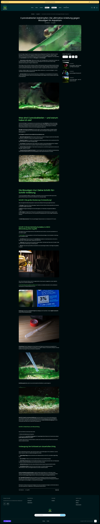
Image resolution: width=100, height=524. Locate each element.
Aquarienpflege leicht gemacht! (75, 73)
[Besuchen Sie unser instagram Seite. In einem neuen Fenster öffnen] (4, 504)
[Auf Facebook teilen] (70, 57)
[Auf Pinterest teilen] (76, 57)
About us (77, 500)
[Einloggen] (94, 7)
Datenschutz (30, 502)
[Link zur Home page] (50, 510)
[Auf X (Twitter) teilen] (73, 57)
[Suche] (92, 7)
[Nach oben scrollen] (95, 521)
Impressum (30, 500)
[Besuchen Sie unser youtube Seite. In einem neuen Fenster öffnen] (8, 504)
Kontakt (53, 500)
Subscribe (62, 515)
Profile (48, 521)
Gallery (77, 502)
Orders (43, 521)
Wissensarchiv (78, 504)
